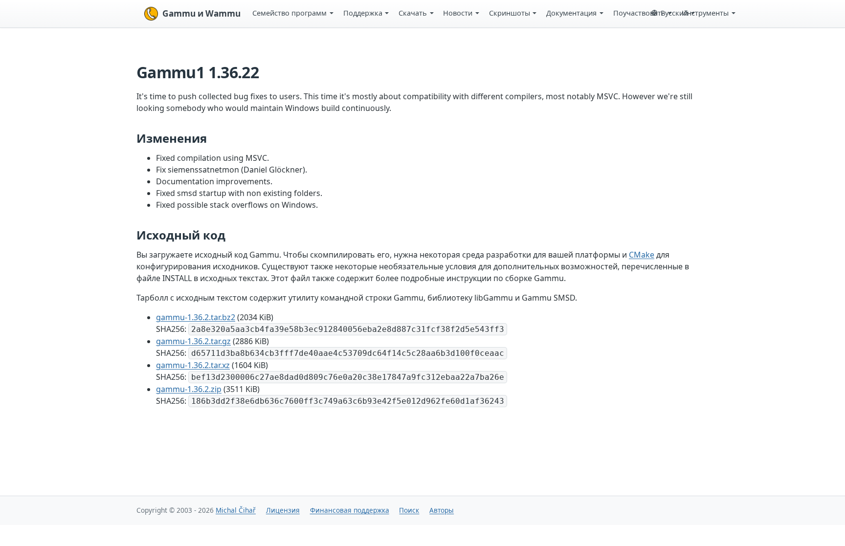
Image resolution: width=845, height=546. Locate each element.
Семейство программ (289, 13)
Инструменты (705, 13)
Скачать (413, 13)
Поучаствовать (639, 13)
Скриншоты (509, 13)
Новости (457, 13)
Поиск (409, 510)
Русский (674, 13)
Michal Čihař (236, 510)
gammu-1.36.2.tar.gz (193, 341)
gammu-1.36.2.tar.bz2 (195, 317)
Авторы (441, 510)
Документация (571, 13)
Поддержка (362, 13)
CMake (641, 254)
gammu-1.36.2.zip (189, 389)
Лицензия (283, 510)
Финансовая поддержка (349, 510)
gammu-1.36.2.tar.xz (193, 365)
